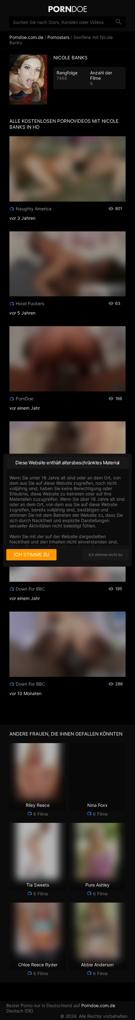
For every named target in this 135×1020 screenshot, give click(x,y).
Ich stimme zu (31, 555)
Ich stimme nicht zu (105, 554)
